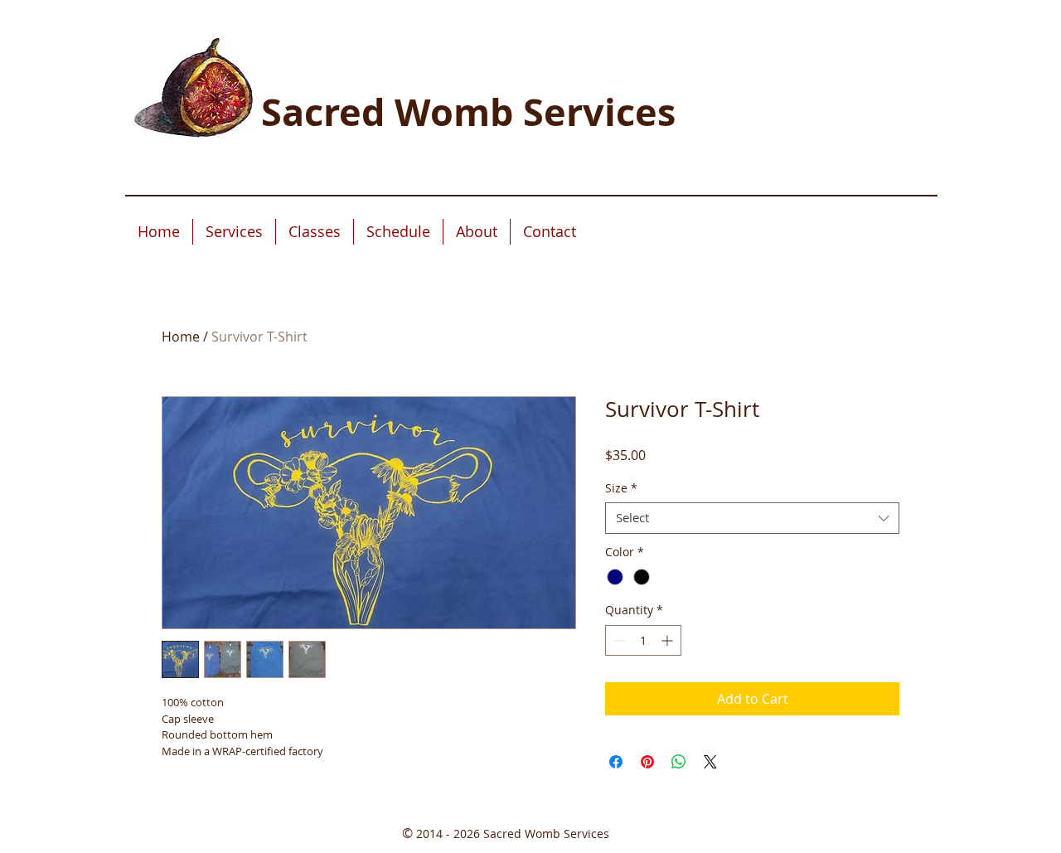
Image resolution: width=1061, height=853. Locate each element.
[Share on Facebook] (616, 762)
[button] (234, 232)
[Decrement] (618, 640)
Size (621, 488)
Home (181, 336)
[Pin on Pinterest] (647, 762)
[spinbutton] (643, 640)
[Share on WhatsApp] (679, 762)
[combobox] (752, 518)
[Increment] (668, 640)
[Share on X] (710, 762)
